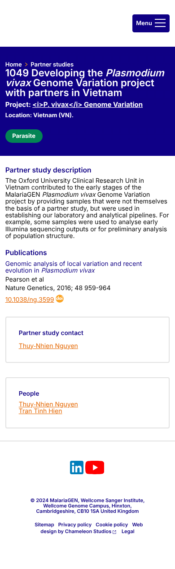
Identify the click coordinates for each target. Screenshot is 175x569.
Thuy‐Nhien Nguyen (48, 346)
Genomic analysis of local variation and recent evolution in (73, 267)
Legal (128, 531)
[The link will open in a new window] (76, 469)
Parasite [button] (23, 136)
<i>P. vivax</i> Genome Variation (87, 104)
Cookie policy (112, 524)
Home (13, 64)
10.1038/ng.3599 (29, 300)
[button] (151, 23)
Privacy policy (75, 524)
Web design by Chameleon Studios (91, 527)
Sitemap (44, 524)
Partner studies (52, 64)
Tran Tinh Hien (40, 411)
